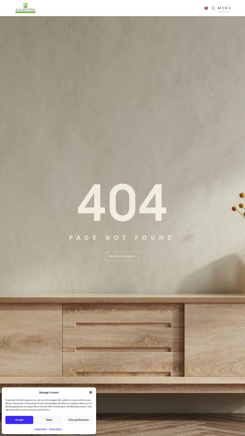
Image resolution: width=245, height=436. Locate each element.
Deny (49, 419)
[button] (91, 392)
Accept (19, 419)
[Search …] (214, 8)
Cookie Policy (40, 429)
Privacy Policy (55, 429)
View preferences (78, 419)
